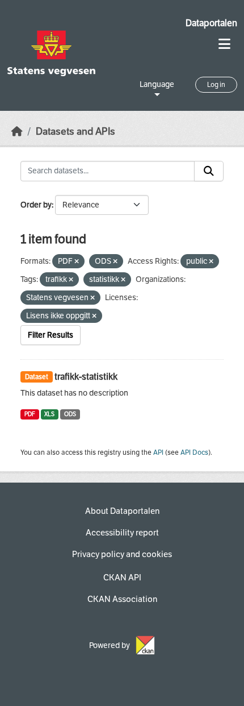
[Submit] (209, 171)
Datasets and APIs (75, 132)
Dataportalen (211, 23)
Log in (216, 85)
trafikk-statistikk (85, 376)
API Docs (194, 452)
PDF (29, 414)
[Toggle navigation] (224, 44)
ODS (70, 414)
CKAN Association (122, 599)
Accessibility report (122, 533)
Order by (36, 205)
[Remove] (76, 261)
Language (157, 84)
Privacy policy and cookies (122, 554)
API (158, 452)
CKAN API (122, 577)
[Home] (17, 132)
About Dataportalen (122, 511)
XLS (49, 414)
